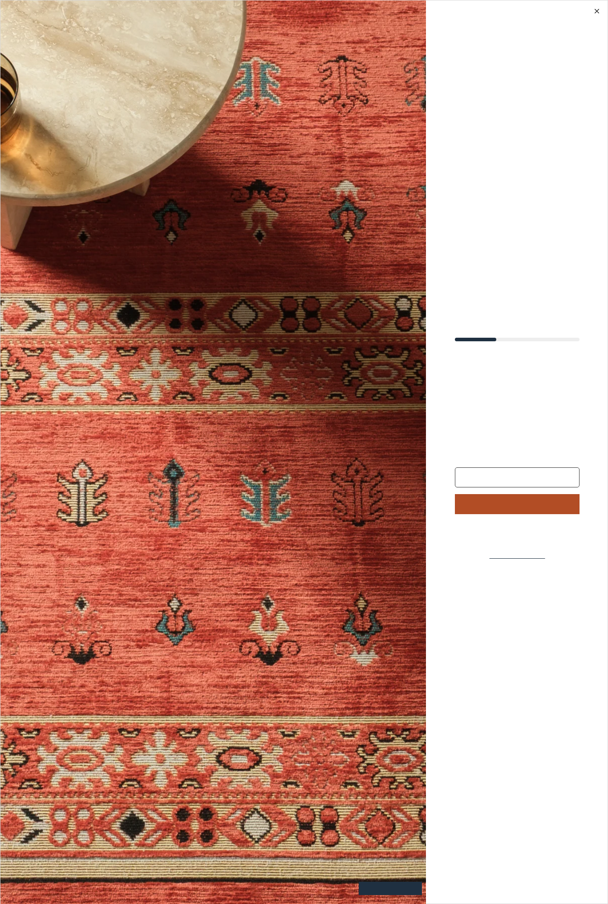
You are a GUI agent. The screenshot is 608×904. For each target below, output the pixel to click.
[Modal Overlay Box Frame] (304, 452)
